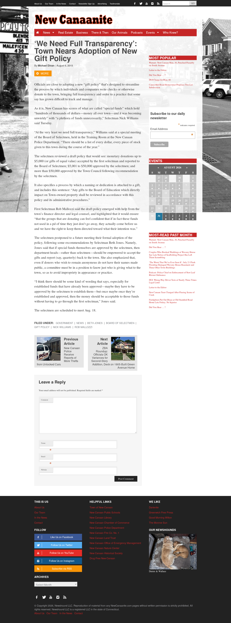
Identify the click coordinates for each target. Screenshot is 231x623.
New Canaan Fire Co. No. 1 (104, 532)
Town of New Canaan (101, 507)
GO (193, 3)
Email (46, 457)
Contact (72, 3)
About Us (38, 3)
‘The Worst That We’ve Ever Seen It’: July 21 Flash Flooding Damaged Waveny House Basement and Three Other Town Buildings (172, 265)
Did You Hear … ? (157, 74)
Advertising (102, 3)
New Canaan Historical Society (106, 553)
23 (152, 208)
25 (166, 208)
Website (44, 469)
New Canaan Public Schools (105, 512)
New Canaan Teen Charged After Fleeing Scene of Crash (171, 293)
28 (166, 177)
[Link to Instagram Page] (153, 3)
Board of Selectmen (120, 323)
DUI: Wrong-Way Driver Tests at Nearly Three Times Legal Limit (173, 281)
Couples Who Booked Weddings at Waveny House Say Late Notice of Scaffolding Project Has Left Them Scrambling (172, 255)
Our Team (49, 3)
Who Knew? (170, 32)
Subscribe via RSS (62, 568)
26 (172, 208)
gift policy (42, 327)
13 (179, 193)
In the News (61, 3)
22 (193, 200)
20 (179, 200)
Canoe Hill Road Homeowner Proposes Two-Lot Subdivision (171, 86)
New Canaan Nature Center (104, 548)
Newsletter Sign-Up (87, 3)
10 (159, 193)
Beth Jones (95, 323)
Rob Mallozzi (83, 327)
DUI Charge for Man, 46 (160, 79)
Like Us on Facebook (61, 537)
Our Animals (120, 32)
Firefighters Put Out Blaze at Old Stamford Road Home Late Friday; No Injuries (171, 301)
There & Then (99, 32)
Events (151, 32)
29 (193, 208)
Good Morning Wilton (160, 517)
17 (159, 200)
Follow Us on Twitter (62, 545)
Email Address (171, 129)
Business (82, 32)
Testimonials (115, 3)
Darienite (154, 507)
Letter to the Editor (157, 70)
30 (179, 177)
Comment (44, 400)
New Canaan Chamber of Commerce (109, 522)
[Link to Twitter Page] (141, 3)
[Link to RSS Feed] (158, 3)
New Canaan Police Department (107, 527)
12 (172, 193)
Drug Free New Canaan (102, 558)
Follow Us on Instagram (61, 560)
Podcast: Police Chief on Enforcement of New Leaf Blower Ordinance (172, 274)
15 (193, 193)
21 (186, 200)
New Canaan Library (101, 517)
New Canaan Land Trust (103, 538)
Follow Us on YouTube (62, 552)
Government (64, 323)
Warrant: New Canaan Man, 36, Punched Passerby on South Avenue (171, 64)
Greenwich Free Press (161, 512)
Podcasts (137, 32)
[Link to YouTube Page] (147, 3)
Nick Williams (62, 327)
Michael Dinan (46, 65)
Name (46, 444)
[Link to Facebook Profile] (135, 3)
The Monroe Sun (158, 522)
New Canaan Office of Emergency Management (115, 543)
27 (159, 177)
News (47, 32)
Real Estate (65, 32)
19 (172, 200)
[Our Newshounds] (173, 551)
